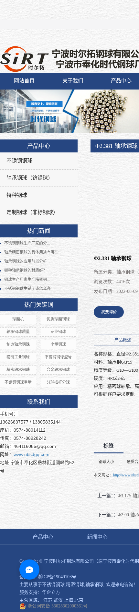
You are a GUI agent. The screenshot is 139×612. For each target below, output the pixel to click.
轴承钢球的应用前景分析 (25, 261)
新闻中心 (97, 537)
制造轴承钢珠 (18, 344)
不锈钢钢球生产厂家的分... (27, 243)
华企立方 (51, 592)
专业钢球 (58, 332)
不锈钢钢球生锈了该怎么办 (27, 288)
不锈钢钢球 (19, 160)
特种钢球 (16, 195)
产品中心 (43, 537)
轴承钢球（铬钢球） (29, 178)
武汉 (58, 600)
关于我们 (72, 80)
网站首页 (24, 80)
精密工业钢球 (18, 357)
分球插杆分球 (58, 382)
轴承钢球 (94, 584)
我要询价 (109, 312)
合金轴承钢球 (58, 369)
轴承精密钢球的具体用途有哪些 (31, 252)
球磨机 (18, 319)
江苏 (47, 600)
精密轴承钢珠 (18, 369)
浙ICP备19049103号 (56, 576)
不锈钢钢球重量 (18, 382)
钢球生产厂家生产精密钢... (27, 279)
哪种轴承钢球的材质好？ (25, 270)
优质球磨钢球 (58, 319)
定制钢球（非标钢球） (32, 212)
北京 (78, 600)
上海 (68, 600)
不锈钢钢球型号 (58, 357)
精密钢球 (75, 584)
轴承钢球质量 (18, 332)
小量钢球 (58, 344)
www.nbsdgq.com (31, 454)
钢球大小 (106, 462)
